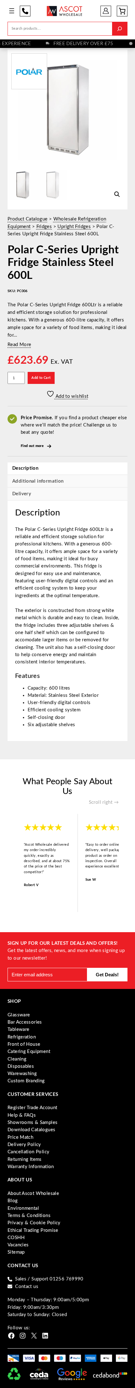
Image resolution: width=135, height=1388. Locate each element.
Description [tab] (25, 468)
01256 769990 (25, 11)
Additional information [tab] (37, 481)
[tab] (67, 494)
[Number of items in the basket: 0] (122, 11)
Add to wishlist (71, 396)
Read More (19, 344)
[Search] (119, 28)
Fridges (44, 226)
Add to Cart (41, 377)
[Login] (106, 11)
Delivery (21, 493)
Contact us (26, 1286)
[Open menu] (12, 11)
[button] (117, 194)
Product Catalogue (27, 219)
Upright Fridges (74, 226)
